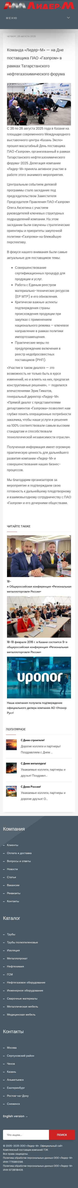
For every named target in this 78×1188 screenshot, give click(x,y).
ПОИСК (62, 1134)
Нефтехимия (15, 966)
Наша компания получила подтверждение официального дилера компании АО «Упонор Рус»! (37, 708)
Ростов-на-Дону (18, 1096)
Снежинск (13, 1104)
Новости (12, 869)
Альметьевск (15, 1080)
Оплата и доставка (19, 853)
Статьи (11, 877)
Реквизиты (13, 893)
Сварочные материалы (22, 998)
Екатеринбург (16, 1088)
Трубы (11, 934)
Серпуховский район (20, 1056)
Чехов (11, 1064)
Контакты (13, 901)
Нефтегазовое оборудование (26, 982)
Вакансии (13, 885)
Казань (11, 1072)
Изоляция (13, 950)
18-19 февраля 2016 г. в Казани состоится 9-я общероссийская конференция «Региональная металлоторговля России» (37, 647)
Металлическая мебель (22, 1006)
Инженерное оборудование (25, 990)
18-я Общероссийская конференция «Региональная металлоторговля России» (39, 586)
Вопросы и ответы (19, 861)
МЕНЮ (11, 18)
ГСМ (10, 974)
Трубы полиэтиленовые (22, 942)
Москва (12, 1048)
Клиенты (12, 845)
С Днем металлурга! (34, 763)
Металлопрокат (17, 958)
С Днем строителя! (33, 740)
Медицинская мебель (21, 1014)
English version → (15, 1116)
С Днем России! (31, 787)
